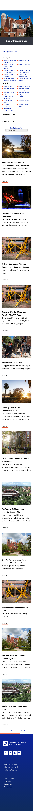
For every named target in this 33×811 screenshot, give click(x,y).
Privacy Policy (8, 787)
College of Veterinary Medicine (24, 95)
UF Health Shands (23, 100)
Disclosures (8, 784)
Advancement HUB (10, 764)
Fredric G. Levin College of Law (22, 75)
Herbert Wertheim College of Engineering (10, 79)
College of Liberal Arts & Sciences (10, 75)
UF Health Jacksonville (7, 105)
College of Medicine (9, 88)
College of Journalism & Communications (24, 71)
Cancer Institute (8, 86)
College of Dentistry (24, 86)
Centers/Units (8, 114)
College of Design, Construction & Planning (9, 66)
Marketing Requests (10, 770)
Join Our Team (9, 778)
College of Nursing (9, 92)
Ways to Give (8, 121)
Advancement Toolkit (11, 767)
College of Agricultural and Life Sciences (10, 61)
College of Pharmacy (24, 92)
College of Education (24, 64)
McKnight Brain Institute (8, 101)
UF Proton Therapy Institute (23, 105)
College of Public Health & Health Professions (8, 96)
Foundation (7, 781)
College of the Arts (23, 60)
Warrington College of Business (24, 79)
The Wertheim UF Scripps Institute (8, 109)
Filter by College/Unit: (16, 128)
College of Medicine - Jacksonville (24, 89)
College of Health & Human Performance (9, 71)
